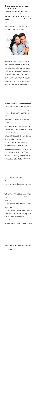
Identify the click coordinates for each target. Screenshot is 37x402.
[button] (18, 43)
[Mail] (3, 1)
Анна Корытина (10, 22)
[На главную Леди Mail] (5, 1)
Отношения (12, 3)
